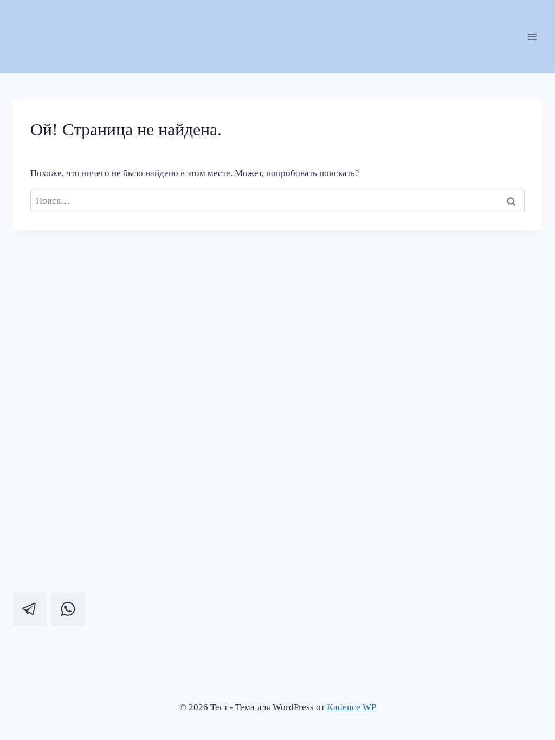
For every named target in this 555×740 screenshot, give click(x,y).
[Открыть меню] (532, 36)
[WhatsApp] (67, 609)
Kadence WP (351, 707)
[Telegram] (29, 609)
